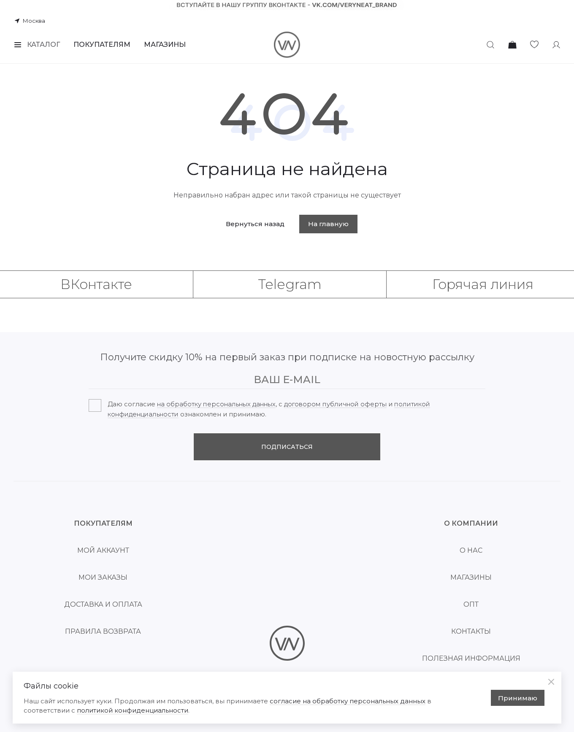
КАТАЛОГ (43, 45)
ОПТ (471, 604)
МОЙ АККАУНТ (103, 550)
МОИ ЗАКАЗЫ (103, 577)
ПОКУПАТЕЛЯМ (101, 45)
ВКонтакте (96, 284)
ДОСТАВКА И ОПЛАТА (103, 604)
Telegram (290, 284)
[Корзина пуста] (512, 45)
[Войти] (556, 45)
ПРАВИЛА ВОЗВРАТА (103, 631)
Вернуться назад (255, 224)
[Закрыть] (551, 682)
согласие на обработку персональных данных (347, 701)
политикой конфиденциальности (132, 710)
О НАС (471, 550)
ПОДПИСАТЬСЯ (287, 447)
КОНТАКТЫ (471, 631)
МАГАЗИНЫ (165, 45)
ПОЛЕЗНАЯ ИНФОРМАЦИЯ (471, 658)
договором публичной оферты (335, 404)
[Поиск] (490, 45)
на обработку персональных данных (216, 404)
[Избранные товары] (534, 45)
